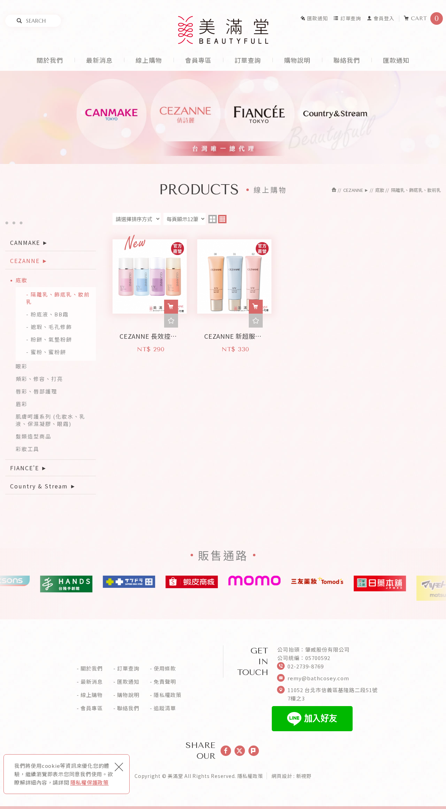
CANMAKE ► (29, 242)
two (212, 219)
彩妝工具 (27, 448)
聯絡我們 (346, 60)
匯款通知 (317, 18)
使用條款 (165, 668)
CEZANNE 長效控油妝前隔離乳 (150, 334)
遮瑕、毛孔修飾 (51, 326)
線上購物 (149, 60)
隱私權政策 (168, 695)
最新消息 (99, 60)
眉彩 (22, 403)
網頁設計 (281, 775)
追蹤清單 (165, 708)
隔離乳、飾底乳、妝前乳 (58, 298)
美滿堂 (223, 30)
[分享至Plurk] (253, 751)
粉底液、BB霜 (50, 314)
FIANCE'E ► (28, 468)
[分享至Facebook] (226, 751)
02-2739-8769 (305, 666)
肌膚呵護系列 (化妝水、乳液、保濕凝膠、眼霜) (50, 420)
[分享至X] (239, 751)
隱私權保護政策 (89, 782)
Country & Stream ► (43, 486)
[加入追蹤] (171, 321)
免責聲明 (165, 682)
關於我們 (50, 60)
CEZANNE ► (29, 260)
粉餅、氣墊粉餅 (51, 339)
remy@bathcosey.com (318, 678)
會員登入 (384, 18)
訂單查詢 (350, 18)
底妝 (22, 280)
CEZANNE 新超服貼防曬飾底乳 (234, 334)
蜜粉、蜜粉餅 (48, 351)
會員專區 (198, 60)
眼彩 (22, 366)
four (222, 219)
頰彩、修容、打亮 (39, 378)
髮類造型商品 (33, 436)
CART (425, 18)
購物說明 (297, 60)
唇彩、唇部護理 (36, 391)
